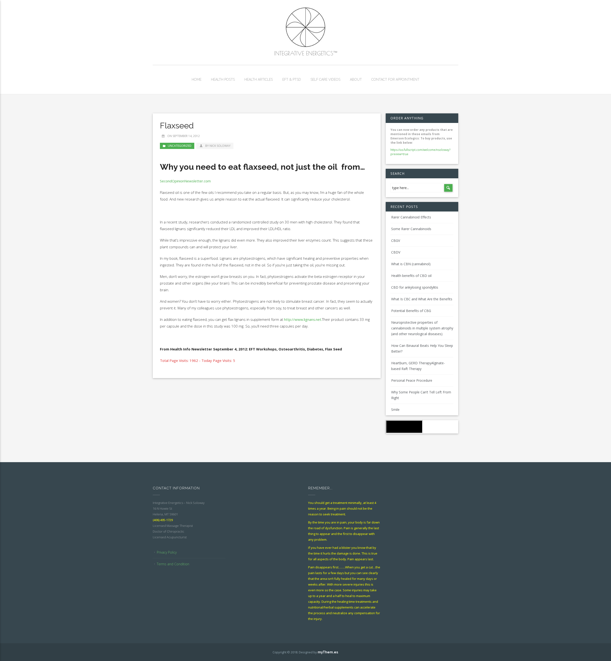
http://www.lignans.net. (303, 319)
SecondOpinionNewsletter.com (185, 181)
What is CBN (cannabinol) (411, 264)
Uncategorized (179, 146)
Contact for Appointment (395, 79)
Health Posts (223, 79)
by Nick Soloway (218, 146)
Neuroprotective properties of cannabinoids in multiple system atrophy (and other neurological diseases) (422, 328)
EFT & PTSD (291, 79)
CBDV (395, 252)
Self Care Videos (325, 79)
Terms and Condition (173, 564)
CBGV (395, 240)
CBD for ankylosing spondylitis (414, 287)
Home (196, 79)
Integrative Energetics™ (305, 53)
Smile (395, 409)
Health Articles (258, 79)
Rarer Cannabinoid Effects (411, 217)
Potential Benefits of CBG (411, 310)
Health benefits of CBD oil (411, 275)
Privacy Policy (167, 552)
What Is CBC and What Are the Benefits (421, 299)
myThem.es (328, 652)
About (356, 79)
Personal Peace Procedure (411, 380)
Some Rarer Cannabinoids (411, 229)
